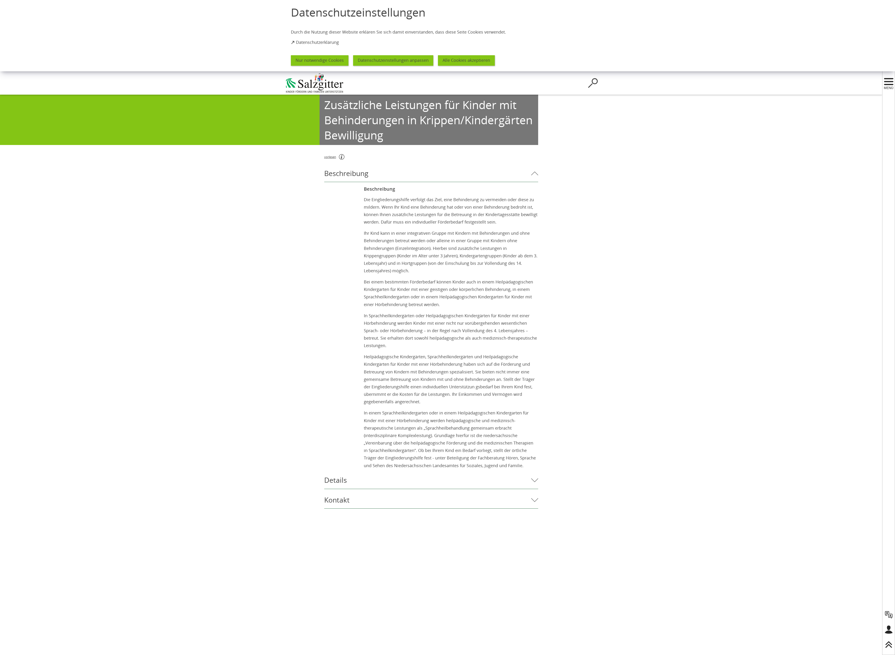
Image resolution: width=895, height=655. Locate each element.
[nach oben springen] (888, 644)
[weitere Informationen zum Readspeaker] (342, 157)
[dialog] (447, 35)
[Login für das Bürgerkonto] (888, 629)
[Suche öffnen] (593, 83)
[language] (888, 614)
